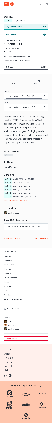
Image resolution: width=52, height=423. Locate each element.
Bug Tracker (9, 269)
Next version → (41, 238)
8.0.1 (8, 186)
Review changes (10, 277)
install (6, 102)
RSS (5, 290)
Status (8, 362)
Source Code (9, 264)
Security (9, 366)
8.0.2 (8, 179)
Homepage (8, 255)
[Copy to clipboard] (44, 96)
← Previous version (12, 238)
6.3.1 (8, 196)
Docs (7, 354)
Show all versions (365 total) (15, 200)
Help (6, 370)
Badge (6, 282)
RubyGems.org (18, 385)
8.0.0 (8, 193)
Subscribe (8, 286)
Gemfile (6, 91)
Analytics (7, 295)
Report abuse (11, 338)
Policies (8, 358)
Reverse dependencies (13, 299)
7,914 (43, 66)
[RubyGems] (12, 4)
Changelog (8, 260)
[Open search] (40, 4)
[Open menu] (6, 4)
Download (8, 273)
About (7, 349)
